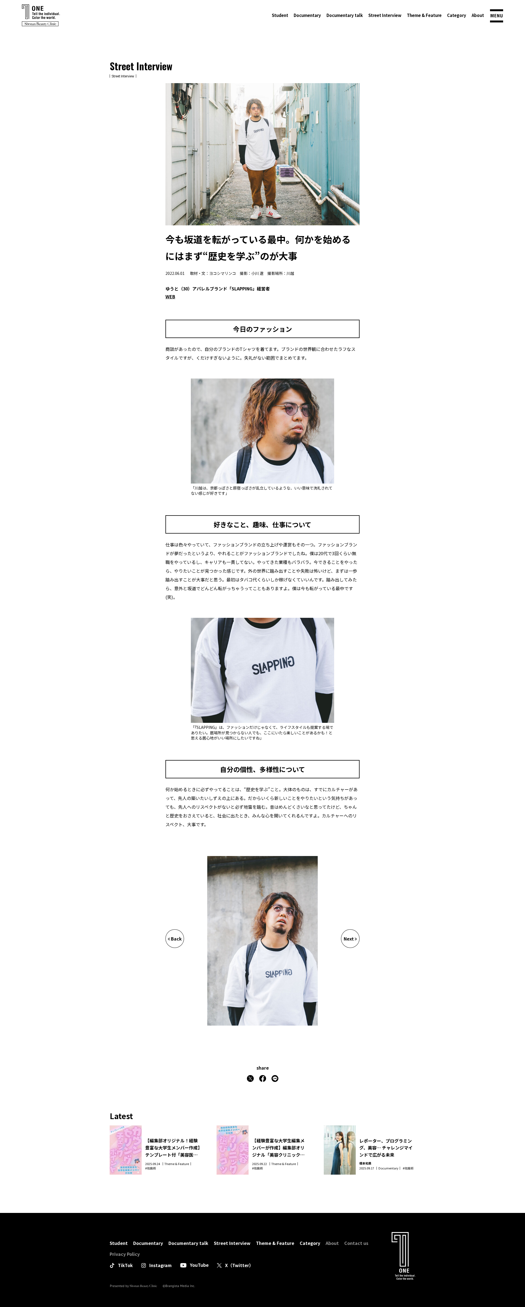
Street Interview (384, 15)
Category (456, 15)
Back (176, 938)
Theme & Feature (424, 15)
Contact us (356, 1243)
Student (280, 15)
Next (349, 938)
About (478, 15)
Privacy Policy (125, 1254)
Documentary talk (344, 15)
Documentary (307, 15)
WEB (170, 296)
